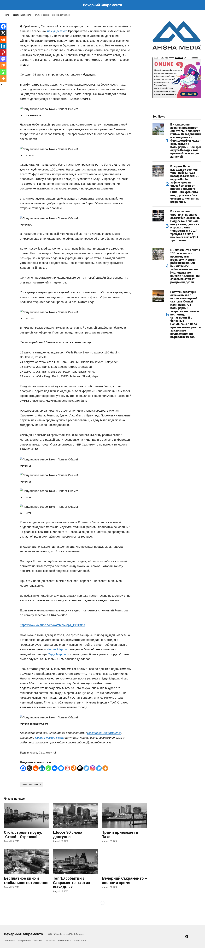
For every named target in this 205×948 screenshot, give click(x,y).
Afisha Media (10, 940)
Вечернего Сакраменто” (104, 733)
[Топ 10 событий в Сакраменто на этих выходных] (75, 861)
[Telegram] (99, 768)
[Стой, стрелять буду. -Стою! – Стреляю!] (26, 815)
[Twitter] (86, 768)
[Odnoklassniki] (73, 768)
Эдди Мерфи (57, 654)
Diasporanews (24, 940)
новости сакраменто (21, 14)
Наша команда (64, 940)
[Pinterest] (3, 52)
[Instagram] (92, 768)
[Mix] (3, 65)
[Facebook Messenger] (61, 768)
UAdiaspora (50, 940)
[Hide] (1, 84)
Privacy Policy (80, 940)
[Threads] (80, 768)
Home (6, 14)
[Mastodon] (3, 59)
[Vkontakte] (55, 768)
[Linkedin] (42, 768)
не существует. (57, 31)
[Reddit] (36, 768)
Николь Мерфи (57, 649)
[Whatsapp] (48, 768)
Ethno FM (38, 940)
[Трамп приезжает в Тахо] (124, 815)
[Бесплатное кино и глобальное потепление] (26, 861)
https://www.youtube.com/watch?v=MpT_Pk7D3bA (52, 625)
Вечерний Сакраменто (102, 5)
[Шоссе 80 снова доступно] (75, 815)
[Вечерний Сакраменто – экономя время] (124, 861)
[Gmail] (67, 768)
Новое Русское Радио (49, 737)
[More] (105, 768)
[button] (5, 5)
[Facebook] (23, 768)
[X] (29, 768)
